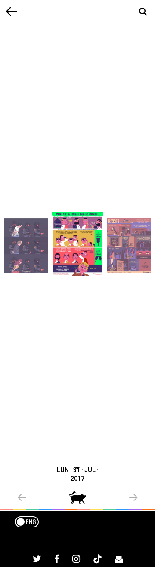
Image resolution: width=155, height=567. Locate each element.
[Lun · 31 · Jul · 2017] (77, 244)
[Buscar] (143, 12)
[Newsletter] (119, 560)
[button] (43, 498)
